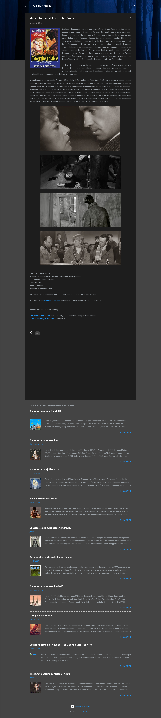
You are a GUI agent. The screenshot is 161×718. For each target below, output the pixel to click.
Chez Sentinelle (41, 6)
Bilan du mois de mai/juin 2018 (45, 411)
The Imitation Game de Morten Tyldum (50, 674)
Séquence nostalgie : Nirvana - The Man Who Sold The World (61, 644)
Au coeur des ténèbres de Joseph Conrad (51, 557)
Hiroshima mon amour (41, 315)
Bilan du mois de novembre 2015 (46, 586)
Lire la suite (124, 432)
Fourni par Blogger (82, 706)
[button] (129, 18)
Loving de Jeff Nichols (41, 615)
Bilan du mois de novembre (44, 440)
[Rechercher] (134, 7)
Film (37, 333)
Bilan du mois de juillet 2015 (44, 469)
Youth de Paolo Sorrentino (43, 498)
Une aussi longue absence (42, 318)
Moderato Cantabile (52, 300)
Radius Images (87, 711)
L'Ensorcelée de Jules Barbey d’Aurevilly (50, 528)
